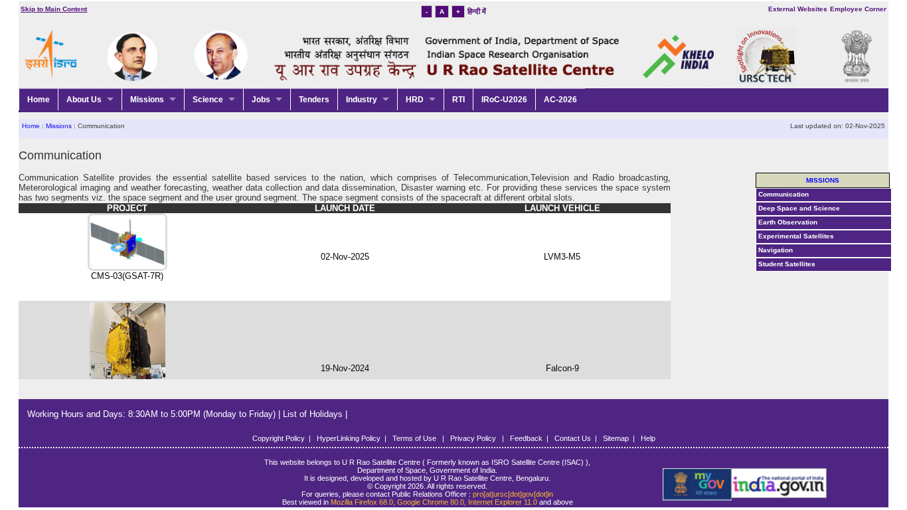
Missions (147, 99)
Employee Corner (858, 9)
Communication (783, 194)
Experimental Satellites (796, 236)
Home (38, 99)
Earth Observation (787, 222)
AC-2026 (560, 99)
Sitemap (616, 438)
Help (648, 438)
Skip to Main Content (54, 9)
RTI (458, 99)
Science (208, 99)
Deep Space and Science (799, 208)
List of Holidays (314, 414)
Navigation (775, 250)
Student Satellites (786, 264)
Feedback (526, 438)
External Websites (797, 9)
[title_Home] (703, 485)
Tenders (314, 99)
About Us (84, 99)
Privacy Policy (474, 438)
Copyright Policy (278, 438)
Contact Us (572, 438)
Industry (361, 99)
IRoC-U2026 (504, 99)
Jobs (261, 99)
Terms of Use (415, 438)
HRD (415, 99)
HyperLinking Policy (348, 438)
